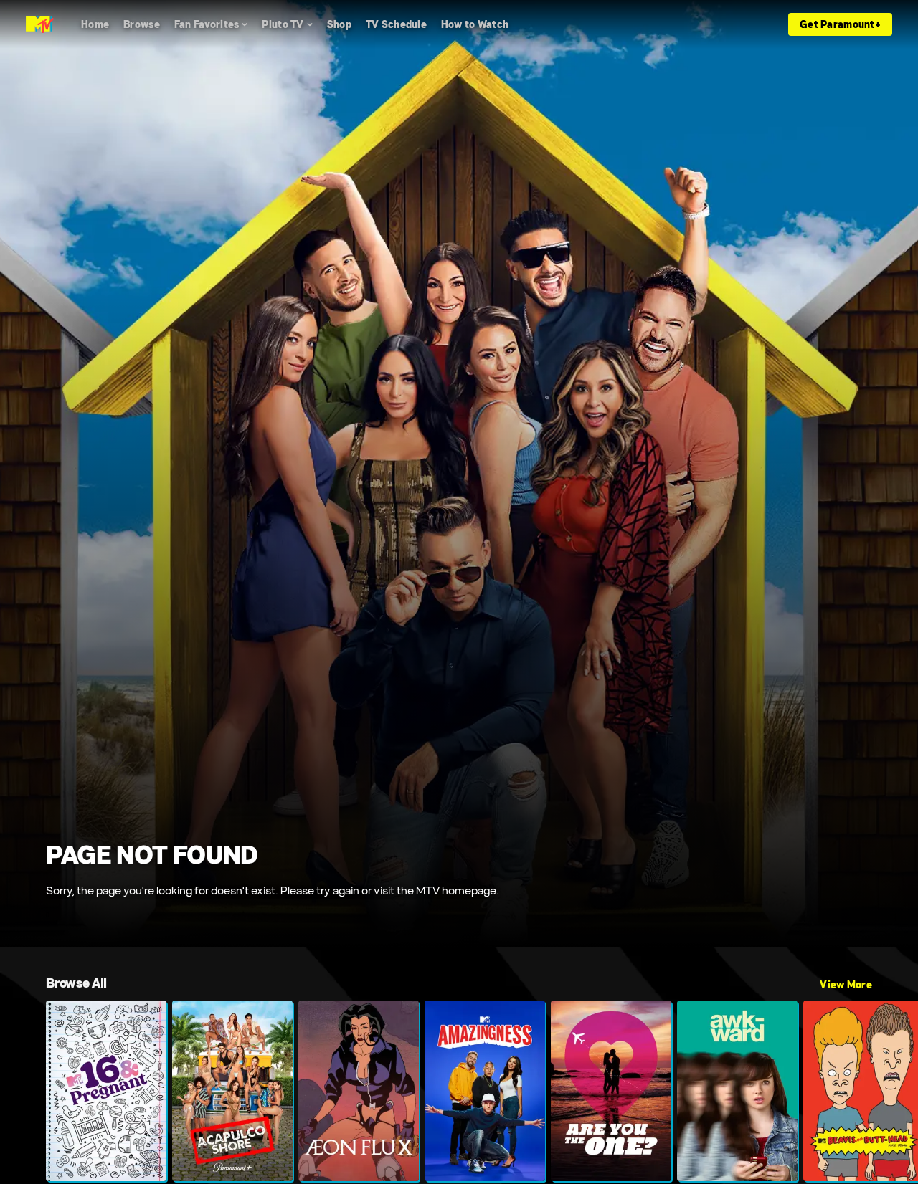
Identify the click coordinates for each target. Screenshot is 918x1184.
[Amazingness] (485, 1091)
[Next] (896, 1091)
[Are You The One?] (611, 1091)
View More (846, 984)
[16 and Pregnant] (106, 1091)
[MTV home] (40, 24)
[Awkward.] (737, 1091)
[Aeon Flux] (358, 1091)
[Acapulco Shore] (232, 1091)
